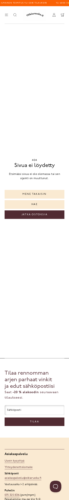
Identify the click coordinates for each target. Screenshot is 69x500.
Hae (34, 204)
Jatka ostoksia (34, 214)
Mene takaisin (34, 194)
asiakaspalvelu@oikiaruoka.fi (23, 478)
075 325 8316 (12, 495)
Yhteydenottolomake (19, 467)
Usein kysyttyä (15, 460)
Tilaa (34, 421)
